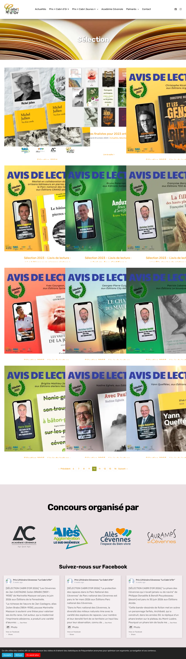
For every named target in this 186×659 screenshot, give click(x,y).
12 (105, 469)
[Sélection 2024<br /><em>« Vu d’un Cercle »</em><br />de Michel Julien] (47, 110)
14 (115, 469)
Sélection (123, 138)
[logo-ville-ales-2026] (116, 529)
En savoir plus (33, 655)
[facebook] (176, 9)
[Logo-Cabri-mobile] (11, 4)
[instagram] (181, 9)
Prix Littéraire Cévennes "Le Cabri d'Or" (32, 580)
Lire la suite (108, 155)
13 (110, 469)
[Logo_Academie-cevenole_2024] (24, 522)
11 (99, 469)
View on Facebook (12, 632)
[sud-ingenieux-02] (70, 525)
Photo (14, 627)
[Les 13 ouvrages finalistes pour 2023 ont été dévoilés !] (108, 97)
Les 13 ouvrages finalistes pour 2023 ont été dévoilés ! (108, 133)
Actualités (114, 138)
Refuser (19, 655)
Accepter (7, 655)
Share (10, 634)
